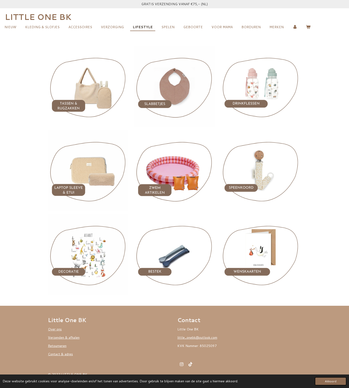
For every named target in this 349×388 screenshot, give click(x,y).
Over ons (55, 329)
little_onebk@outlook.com (197, 337)
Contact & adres (60, 354)
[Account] (295, 27)
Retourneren (57, 345)
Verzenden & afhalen (64, 337)
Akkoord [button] (330, 381)
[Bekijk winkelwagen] (308, 27)
